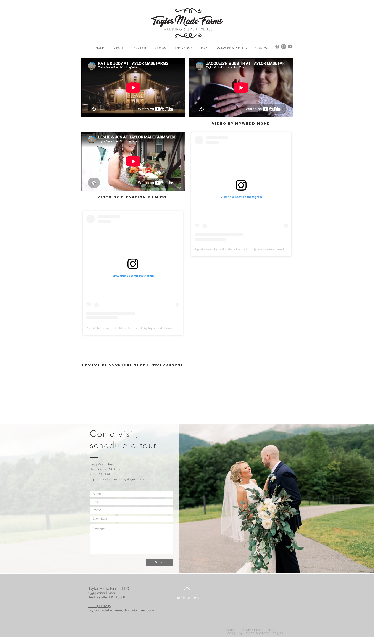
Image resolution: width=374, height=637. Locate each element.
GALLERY (141, 47)
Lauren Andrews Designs (263, 633)
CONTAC (261, 47)
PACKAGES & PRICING (231, 47)
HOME (100, 47)
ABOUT (119, 47)
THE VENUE (183, 47)
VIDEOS (160, 47)
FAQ (204, 47)
